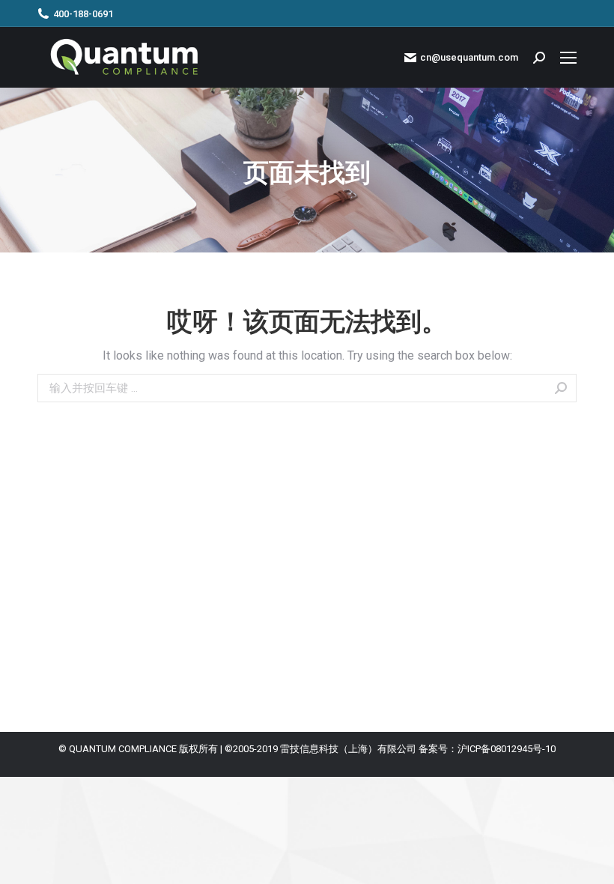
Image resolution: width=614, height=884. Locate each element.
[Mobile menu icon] (568, 57)
